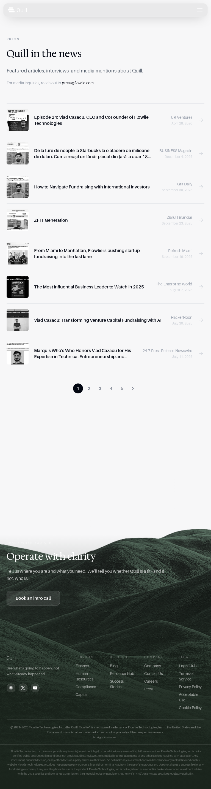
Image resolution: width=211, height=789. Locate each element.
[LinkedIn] (11, 687)
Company (152, 665)
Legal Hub (188, 665)
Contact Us (153, 673)
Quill (22, 10)
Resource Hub (122, 673)
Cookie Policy (190, 707)
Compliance (86, 686)
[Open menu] (199, 10)
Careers (151, 681)
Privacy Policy (190, 686)
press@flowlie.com (78, 82)
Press (148, 689)
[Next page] (133, 388)
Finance (82, 665)
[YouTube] (35, 687)
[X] (23, 687)
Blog (114, 665)
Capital (81, 694)
